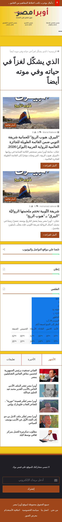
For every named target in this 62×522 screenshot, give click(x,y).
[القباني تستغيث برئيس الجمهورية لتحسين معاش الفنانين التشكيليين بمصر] (48, 375)
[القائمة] (60, 31)
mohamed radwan (48, 206)
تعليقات (11, 359)
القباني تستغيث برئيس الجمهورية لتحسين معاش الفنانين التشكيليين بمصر (20, 373)
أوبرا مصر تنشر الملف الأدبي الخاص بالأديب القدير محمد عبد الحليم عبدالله (22, 389)
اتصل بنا (45, 510)
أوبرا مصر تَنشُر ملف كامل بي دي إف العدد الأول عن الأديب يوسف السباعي (20, 419)
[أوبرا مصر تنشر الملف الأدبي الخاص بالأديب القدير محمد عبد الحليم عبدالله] (48, 390)
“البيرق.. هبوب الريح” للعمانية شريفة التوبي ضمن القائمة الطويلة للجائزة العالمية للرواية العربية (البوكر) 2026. (33, 142)
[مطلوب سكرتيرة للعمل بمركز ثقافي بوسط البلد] (48, 436)
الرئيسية (53, 51)
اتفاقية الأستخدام (12, 510)
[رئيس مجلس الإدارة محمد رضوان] (31, 17)
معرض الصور (31, 516)
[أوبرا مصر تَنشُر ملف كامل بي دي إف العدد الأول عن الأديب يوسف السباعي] (48, 421)
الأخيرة (31, 359)
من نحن (54, 510)
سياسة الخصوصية (30, 510)
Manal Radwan (50, 132)
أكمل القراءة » (50, 166)
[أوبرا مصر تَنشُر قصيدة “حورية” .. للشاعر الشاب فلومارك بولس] (48, 406)
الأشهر (51, 359)
